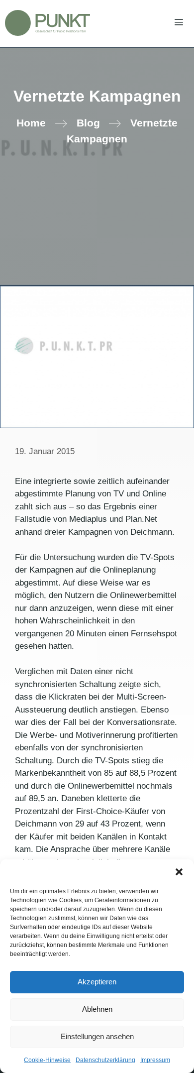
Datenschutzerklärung (105, 1060)
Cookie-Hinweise (47, 1060)
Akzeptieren (97, 981)
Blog (88, 123)
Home (31, 123)
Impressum (155, 1060)
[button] (179, 872)
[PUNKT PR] (47, 23)
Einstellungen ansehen (97, 1036)
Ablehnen (97, 1009)
